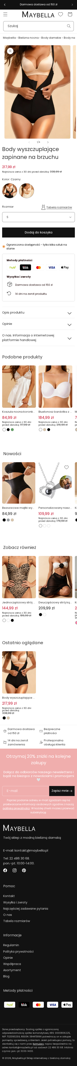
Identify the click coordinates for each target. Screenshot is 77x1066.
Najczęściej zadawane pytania (25, 908)
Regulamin (11, 945)
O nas (7, 915)
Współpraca (12, 964)
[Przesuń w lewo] (29, 142)
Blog (6, 976)
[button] (5, 14)
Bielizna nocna (28, 38)
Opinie (8, 958)
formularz (38, 1043)
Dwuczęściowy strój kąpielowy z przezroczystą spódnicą (55, 602)
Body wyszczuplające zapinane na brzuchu (18, 698)
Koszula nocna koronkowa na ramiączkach (18, 412)
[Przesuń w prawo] (48, 142)
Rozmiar (8, 207)
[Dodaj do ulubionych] (31, 370)
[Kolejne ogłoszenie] (72, 4)
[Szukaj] (69, 26)
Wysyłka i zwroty (15, 902)
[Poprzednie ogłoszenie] (4, 4)
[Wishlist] (60, 14)
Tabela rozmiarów (59, 207)
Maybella (9, 38)
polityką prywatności (16, 808)
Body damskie (51, 38)
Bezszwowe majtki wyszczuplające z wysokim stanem (18, 508)
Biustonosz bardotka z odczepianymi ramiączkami (55, 412)
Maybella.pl (19, 1058)
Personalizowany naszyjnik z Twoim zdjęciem (54, 508)
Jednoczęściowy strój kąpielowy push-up (18, 602)
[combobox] (38, 26)
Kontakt (9, 896)
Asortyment (12, 970)
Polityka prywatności (18, 951)
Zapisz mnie (60, 791)
